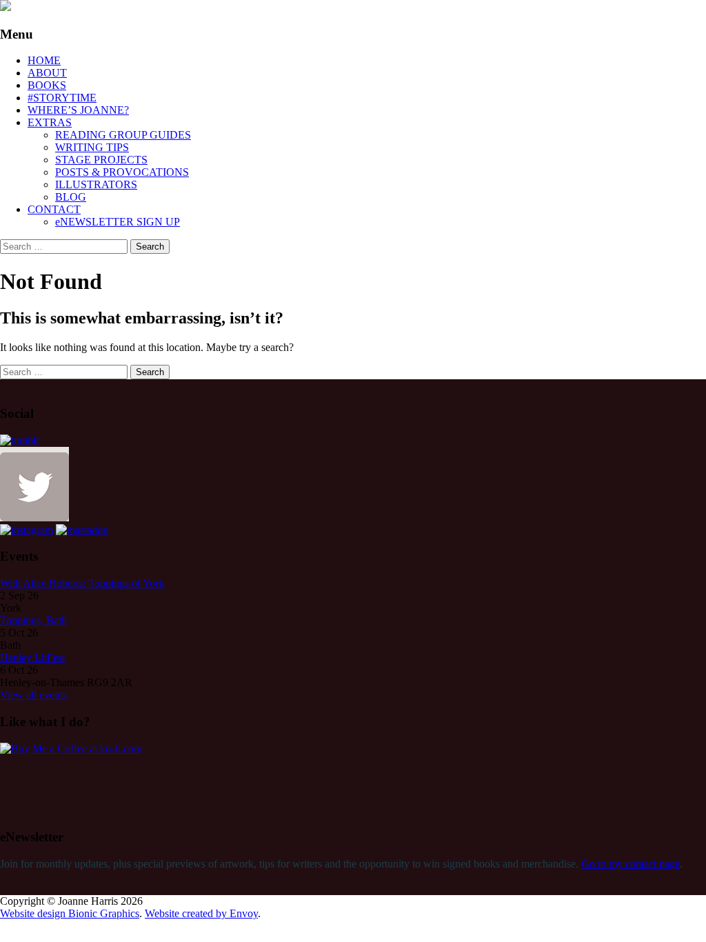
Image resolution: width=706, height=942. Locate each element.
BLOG (70, 197)
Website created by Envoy (201, 913)
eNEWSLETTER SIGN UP (117, 222)
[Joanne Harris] (5, 7)
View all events (33, 695)
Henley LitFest (32, 657)
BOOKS (47, 85)
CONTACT (54, 209)
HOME (44, 60)
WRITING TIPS (92, 147)
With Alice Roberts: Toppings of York (82, 583)
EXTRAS (50, 122)
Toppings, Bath (33, 620)
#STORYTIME (62, 97)
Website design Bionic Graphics (69, 913)
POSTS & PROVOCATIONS (122, 172)
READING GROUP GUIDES (123, 135)
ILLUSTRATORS (96, 184)
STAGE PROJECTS (101, 160)
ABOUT (47, 73)
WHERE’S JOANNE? (78, 110)
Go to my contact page (630, 864)
